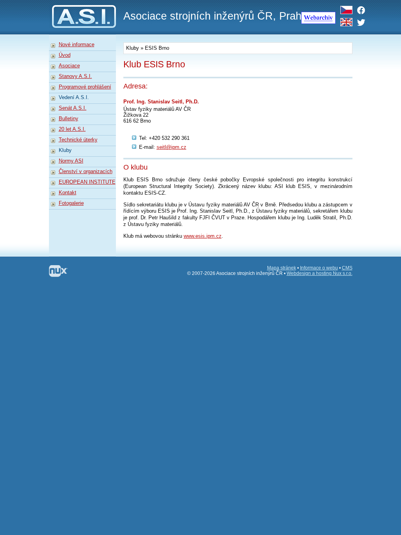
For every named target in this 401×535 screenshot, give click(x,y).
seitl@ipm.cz (171, 147)
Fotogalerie (71, 203)
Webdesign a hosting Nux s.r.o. (319, 273)
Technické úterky (78, 140)
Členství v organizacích (85, 171)
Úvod (64, 55)
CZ (346, 9)
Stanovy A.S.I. (75, 76)
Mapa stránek (281, 268)
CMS (347, 268)
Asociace (69, 66)
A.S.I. (82, 3)
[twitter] (363, 22)
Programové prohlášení (85, 87)
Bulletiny (68, 118)
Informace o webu (319, 268)
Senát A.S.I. (73, 108)
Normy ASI (71, 161)
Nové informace (76, 44)
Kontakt (67, 192)
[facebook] (363, 10)
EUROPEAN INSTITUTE (87, 182)
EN (346, 21)
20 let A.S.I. (72, 129)
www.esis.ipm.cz (203, 236)
